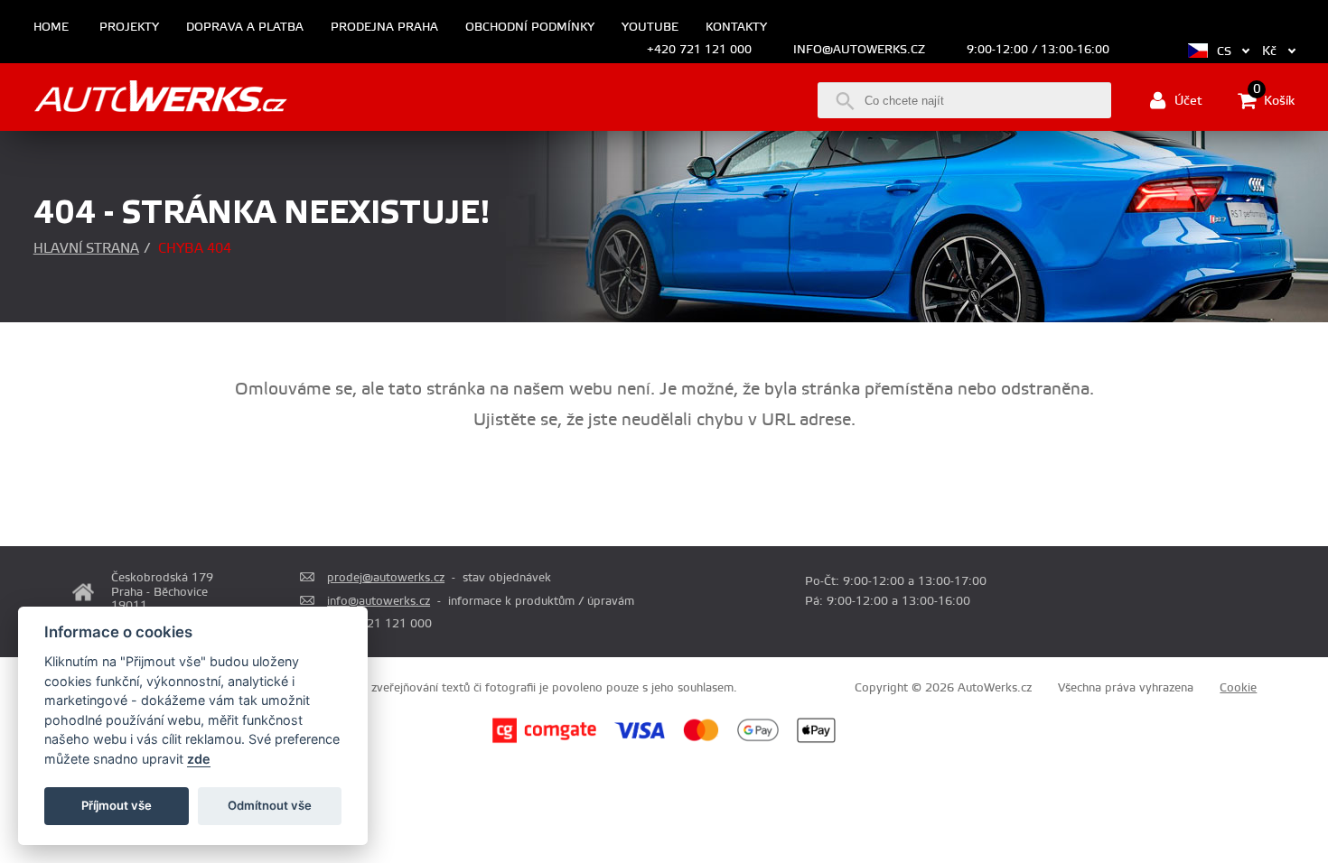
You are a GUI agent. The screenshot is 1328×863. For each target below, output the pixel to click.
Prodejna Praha (384, 27)
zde (198, 758)
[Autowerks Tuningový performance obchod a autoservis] (160, 98)
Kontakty (736, 27)
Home (51, 27)
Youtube (650, 27)
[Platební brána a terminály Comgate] (544, 740)
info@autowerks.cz (859, 49)
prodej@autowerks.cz (385, 578)
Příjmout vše (116, 805)
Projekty (129, 27)
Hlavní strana (86, 248)
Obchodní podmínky (529, 27)
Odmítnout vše (270, 805)
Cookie (1238, 688)
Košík (1274, 99)
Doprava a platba (245, 27)
